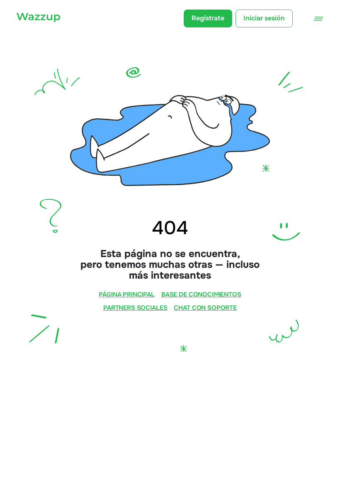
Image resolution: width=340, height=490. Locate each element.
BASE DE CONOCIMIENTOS (201, 295)
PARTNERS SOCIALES (135, 308)
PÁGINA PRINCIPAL (127, 295)
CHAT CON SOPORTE (205, 308)
